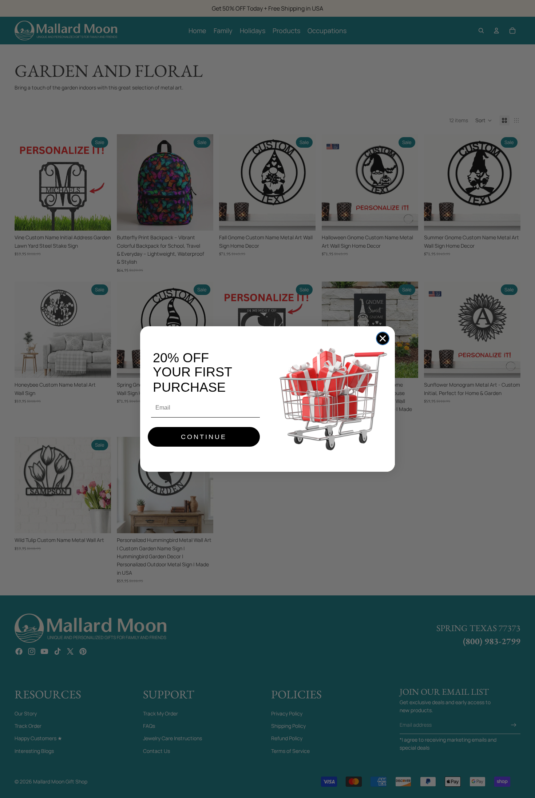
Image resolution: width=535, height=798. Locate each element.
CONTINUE (204, 436)
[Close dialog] (382, 338)
